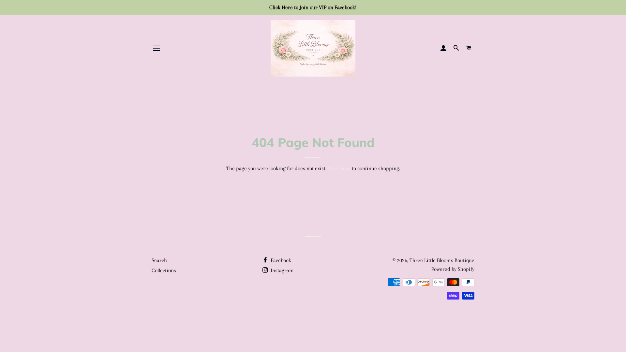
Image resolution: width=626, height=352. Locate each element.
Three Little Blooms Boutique (442, 260)
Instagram (281, 270)
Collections (164, 270)
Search (159, 260)
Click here (339, 168)
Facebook (280, 260)
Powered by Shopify (452, 269)
